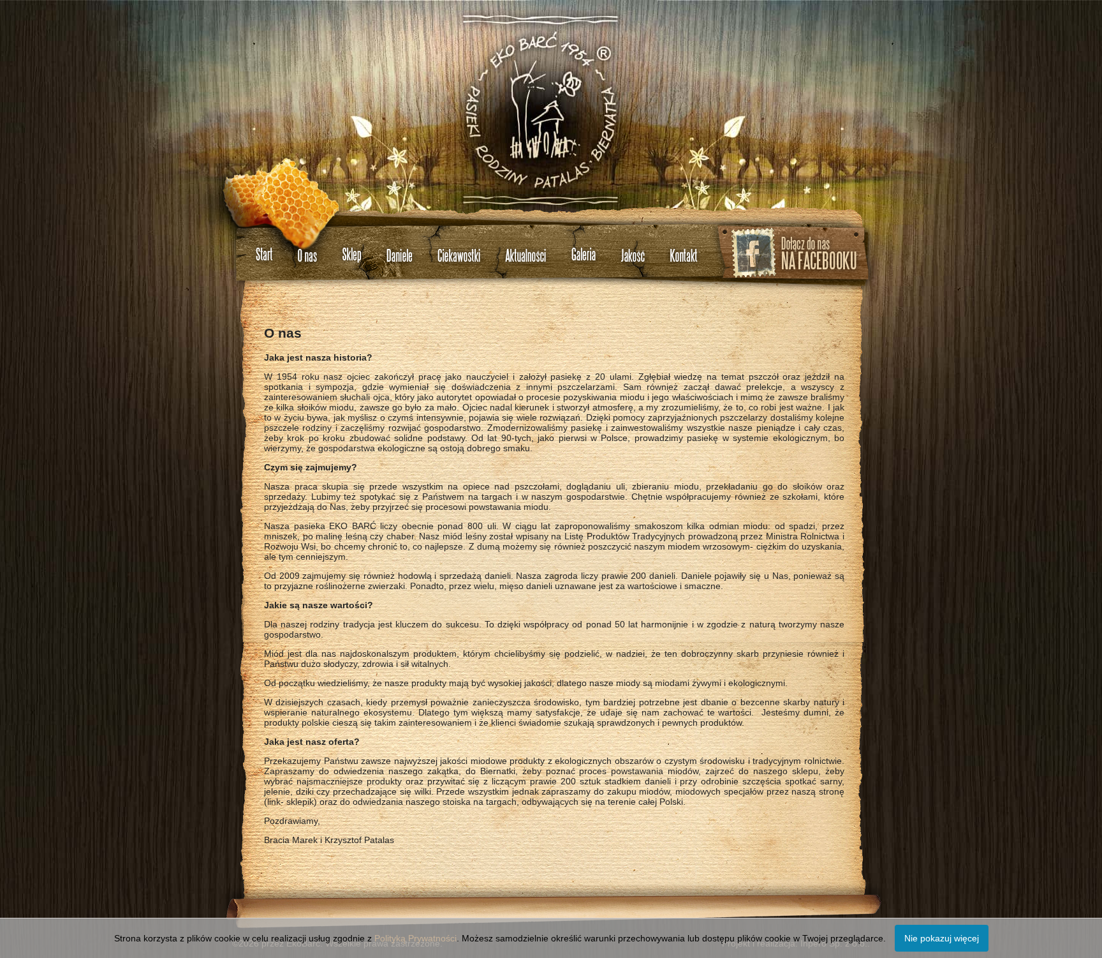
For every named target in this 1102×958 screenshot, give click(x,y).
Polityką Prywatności (415, 938)
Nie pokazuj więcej (941, 938)
